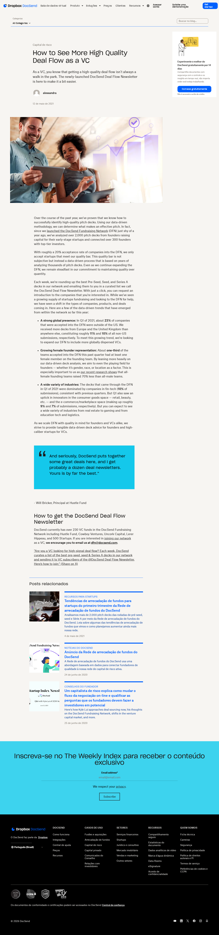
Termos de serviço (190, 863)
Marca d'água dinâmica (161, 855)
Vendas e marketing (127, 855)
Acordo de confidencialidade (158, 873)
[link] (160, 6)
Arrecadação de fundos (97, 839)
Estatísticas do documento (156, 844)
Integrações (59, 839)
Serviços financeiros (127, 834)
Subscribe (109, 796)
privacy (121, 786)
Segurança (186, 845)
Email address (109, 772)
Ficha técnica (187, 834)
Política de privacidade (192, 850)
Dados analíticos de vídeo (162, 850)
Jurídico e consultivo (128, 845)
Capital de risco (93, 845)
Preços (56, 850)
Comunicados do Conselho (94, 857)
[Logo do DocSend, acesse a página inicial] (20, 6)
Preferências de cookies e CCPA (194, 870)
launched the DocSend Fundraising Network (77, 231)
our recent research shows (99, 372)
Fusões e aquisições (95, 834)
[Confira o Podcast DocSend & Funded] (207, 921)
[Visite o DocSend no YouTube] (175, 921)
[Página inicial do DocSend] (28, 829)
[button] (194, 89)
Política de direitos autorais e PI (190, 857)
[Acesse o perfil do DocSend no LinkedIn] (181, 921)
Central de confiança (113, 905)
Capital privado (93, 850)
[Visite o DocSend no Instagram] (200, 921)
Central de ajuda (62, 845)
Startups (121, 839)
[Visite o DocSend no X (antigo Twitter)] (187, 921)
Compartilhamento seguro (158, 836)
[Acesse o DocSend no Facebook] (194, 921)
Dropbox (43, 837)
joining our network (117, 538)
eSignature (154, 866)
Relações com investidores (92, 865)
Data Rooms (155, 861)
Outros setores (124, 860)
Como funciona (61, 834)
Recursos (58, 855)
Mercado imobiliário (127, 850)
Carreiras (185, 839)
